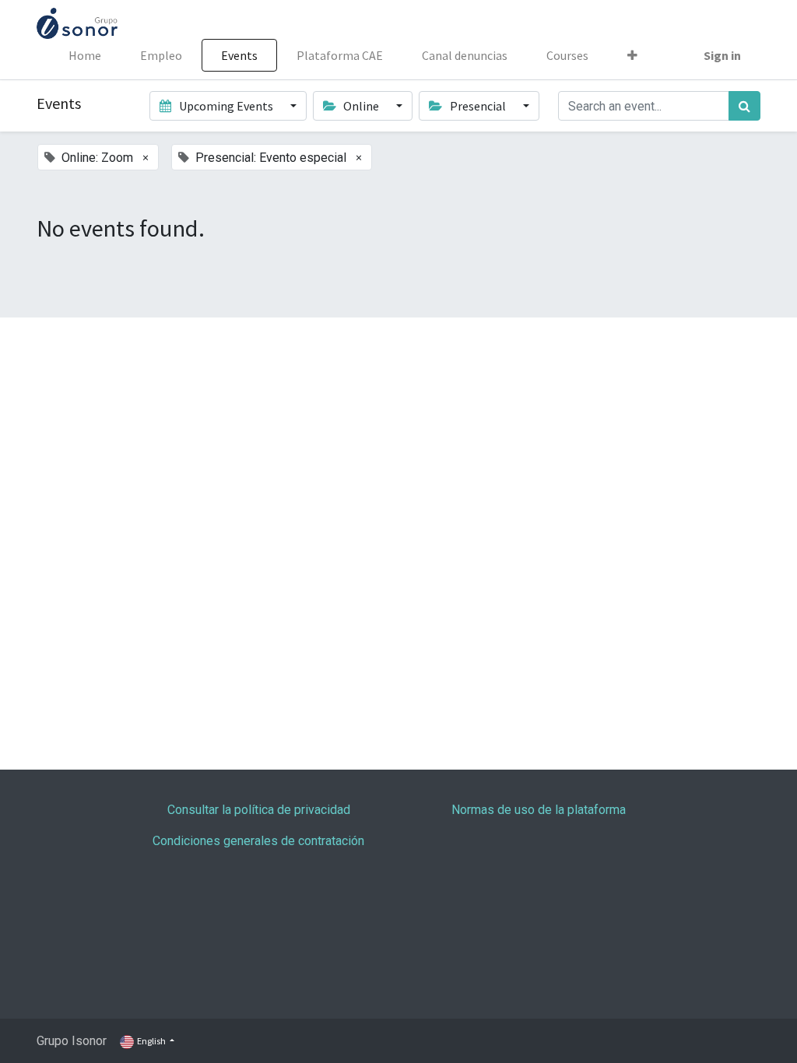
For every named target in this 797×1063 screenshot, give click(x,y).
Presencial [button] (478, 106)
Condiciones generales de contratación (258, 840)
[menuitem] (85, 55)
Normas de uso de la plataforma (538, 809)
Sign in (722, 55)
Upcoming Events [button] (226, 106)
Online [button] (361, 106)
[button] (632, 55)
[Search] (744, 106)
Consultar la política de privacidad (258, 809)
